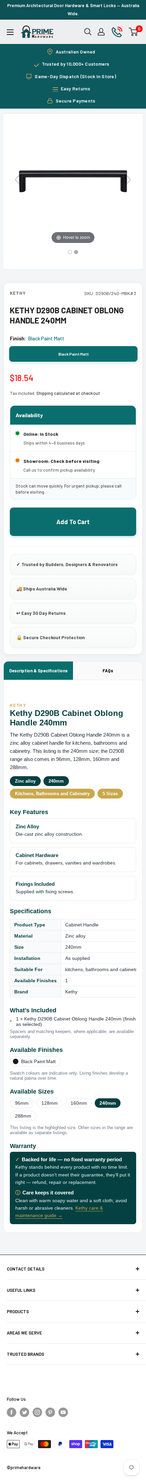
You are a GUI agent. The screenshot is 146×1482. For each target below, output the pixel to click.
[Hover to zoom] (73, 182)
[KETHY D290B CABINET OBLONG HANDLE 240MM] (70, 252)
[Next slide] (129, 179)
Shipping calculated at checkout (68, 393)
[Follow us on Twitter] (24, 1412)
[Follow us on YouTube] (63, 1412)
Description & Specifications (38, 670)
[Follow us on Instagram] (37, 1412)
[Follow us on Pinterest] (50, 1412)
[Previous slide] (17, 179)
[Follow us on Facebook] (11, 1412)
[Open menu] (10, 32)
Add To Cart (73, 521)
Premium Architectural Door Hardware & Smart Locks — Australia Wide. (73, 9)
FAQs (108, 670)
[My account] (101, 32)
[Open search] (88, 32)
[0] (133, 32)
